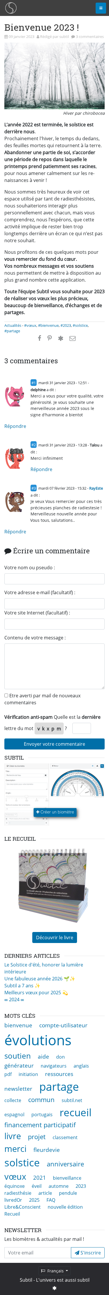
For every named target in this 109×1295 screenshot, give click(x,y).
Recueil (12, 1214)
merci (15, 1148)
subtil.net (72, 1100)
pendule (68, 1193)
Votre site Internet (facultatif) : (37, 613)
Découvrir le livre (54, 937)
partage (59, 1086)
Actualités (12, 325)
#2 (33, 445)
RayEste (96, 488)
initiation (28, 1074)
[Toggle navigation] (101, 8)
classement (65, 1137)
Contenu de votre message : (35, 637)
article (45, 1193)
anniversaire (65, 1163)
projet (37, 1136)
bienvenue (18, 1025)
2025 (34, 1200)
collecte (12, 1100)
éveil (37, 1186)
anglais (81, 1066)
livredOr (13, 1200)
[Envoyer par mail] (72, 338)
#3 (33, 488)
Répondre (15, 426)
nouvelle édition (65, 1207)
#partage (12, 330)
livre (12, 1135)
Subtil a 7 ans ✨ (22, 985)
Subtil (26, 1280)
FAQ (51, 1200)
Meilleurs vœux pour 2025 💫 (36, 992)
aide (43, 1056)
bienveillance (67, 1178)
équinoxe (14, 1186)
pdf (8, 1074)
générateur (19, 1065)
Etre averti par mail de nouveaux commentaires (42, 699)
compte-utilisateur (63, 1025)
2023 (81, 1186)
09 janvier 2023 (22, 36)
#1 (33, 382)
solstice (22, 1162)
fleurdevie (46, 1150)
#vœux (30, 325)
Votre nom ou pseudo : (29, 567)
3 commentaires (90, 36)
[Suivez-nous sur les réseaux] (54, 1288)
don (60, 1057)
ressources (59, 1074)
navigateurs (54, 1066)
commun (41, 1099)
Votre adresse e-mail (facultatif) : (39, 592)
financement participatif (40, 1124)
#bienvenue (48, 325)
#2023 (65, 325)
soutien (17, 1056)
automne (59, 1186)
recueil (76, 1112)
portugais (42, 1114)
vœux (15, 1176)
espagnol (14, 1114)
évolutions (38, 1039)
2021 (39, 1177)
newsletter (18, 1088)
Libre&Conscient (22, 1207)
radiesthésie (17, 1193)
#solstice (80, 325)
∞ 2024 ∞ (14, 999)
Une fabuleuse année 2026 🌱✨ (39, 978)
